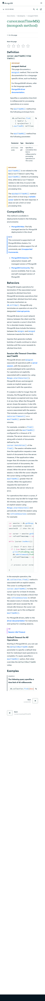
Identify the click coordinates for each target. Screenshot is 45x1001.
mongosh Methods (34, 16)
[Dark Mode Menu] (40, 9)
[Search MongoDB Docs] (33, 9)
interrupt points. (23, 311)
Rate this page (12, 41)
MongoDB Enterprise (20, 258)
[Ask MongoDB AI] (37, 9)
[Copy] (35, 118)
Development (22, 16)
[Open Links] (41, 3)
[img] (8, 46)
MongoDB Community (20, 268)
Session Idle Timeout (16, 632)
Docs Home (11, 16)
